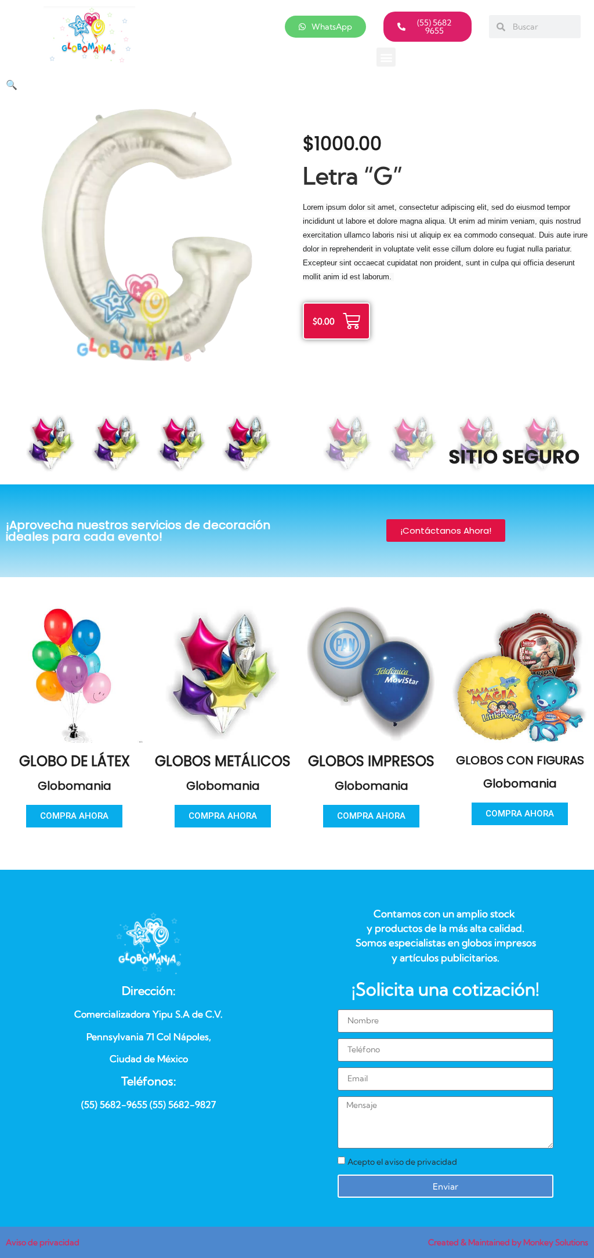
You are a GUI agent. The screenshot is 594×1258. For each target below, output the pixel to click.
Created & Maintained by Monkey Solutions (508, 1242)
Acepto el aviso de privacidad (402, 1162)
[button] (386, 57)
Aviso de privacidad (42, 1242)
